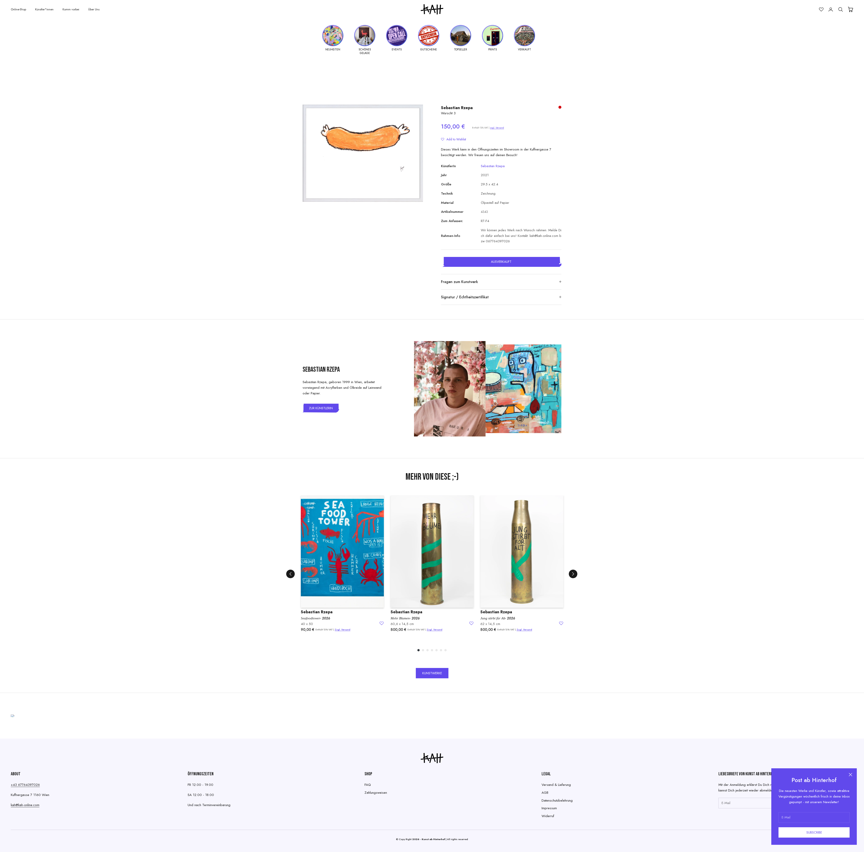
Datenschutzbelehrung (557, 800)
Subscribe (814, 832)
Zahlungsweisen (375, 792)
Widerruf (548, 816)
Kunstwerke (432, 673)
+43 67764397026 (25, 784)
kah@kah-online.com (25, 805)
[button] (453, 139)
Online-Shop (18, 9)
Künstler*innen (44, 9)
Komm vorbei (71, 9)
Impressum (549, 808)
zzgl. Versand (497, 127)
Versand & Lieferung (556, 784)
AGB (545, 792)
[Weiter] (573, 574)
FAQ (367, 784)
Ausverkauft (501, 261)
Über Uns (93, 9)
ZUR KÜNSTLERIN (321, 408)
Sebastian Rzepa (457, 108)
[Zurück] (290, 574)
